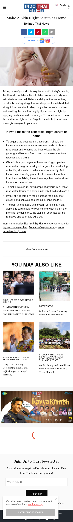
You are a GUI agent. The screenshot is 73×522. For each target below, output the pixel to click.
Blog (6, 299)
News (42, 358)
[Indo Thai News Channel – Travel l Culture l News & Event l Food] (36, 8)
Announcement (12, 357)
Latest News (17, 299)
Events (50, 354)
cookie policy (35, 504)
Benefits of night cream (42, 227)
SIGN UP (37, 494)
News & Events (54, 358)
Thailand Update (19, 359)
